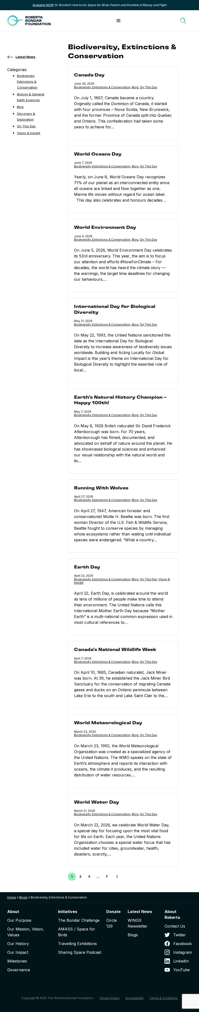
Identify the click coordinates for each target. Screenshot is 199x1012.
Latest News (140, 911)
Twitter (179, 934)
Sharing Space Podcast (79, 952)
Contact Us (175, 926)
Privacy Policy (110, 998)
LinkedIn (181, 961)
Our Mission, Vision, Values (25, 932)
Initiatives (67, 911)
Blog (135, 87)
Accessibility (134, 998)
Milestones (17, 961)
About (13, 911)
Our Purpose (19, 920)
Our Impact (17, 952)
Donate (113, 911)
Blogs (23, 897)
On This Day (148, 87)
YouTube (181, 969)
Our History (18, 943)
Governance (18, 969)
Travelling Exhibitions (77, 943)
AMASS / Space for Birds (76, 932)
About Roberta (172, 914)
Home (11, 897)
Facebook (182, 943)
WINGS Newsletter (138, 923)
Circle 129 (111, 923)
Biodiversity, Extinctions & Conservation (102, 87)
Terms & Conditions (163, 998)
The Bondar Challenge (79, 920)
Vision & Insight (28, 133)
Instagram (182, 952)
